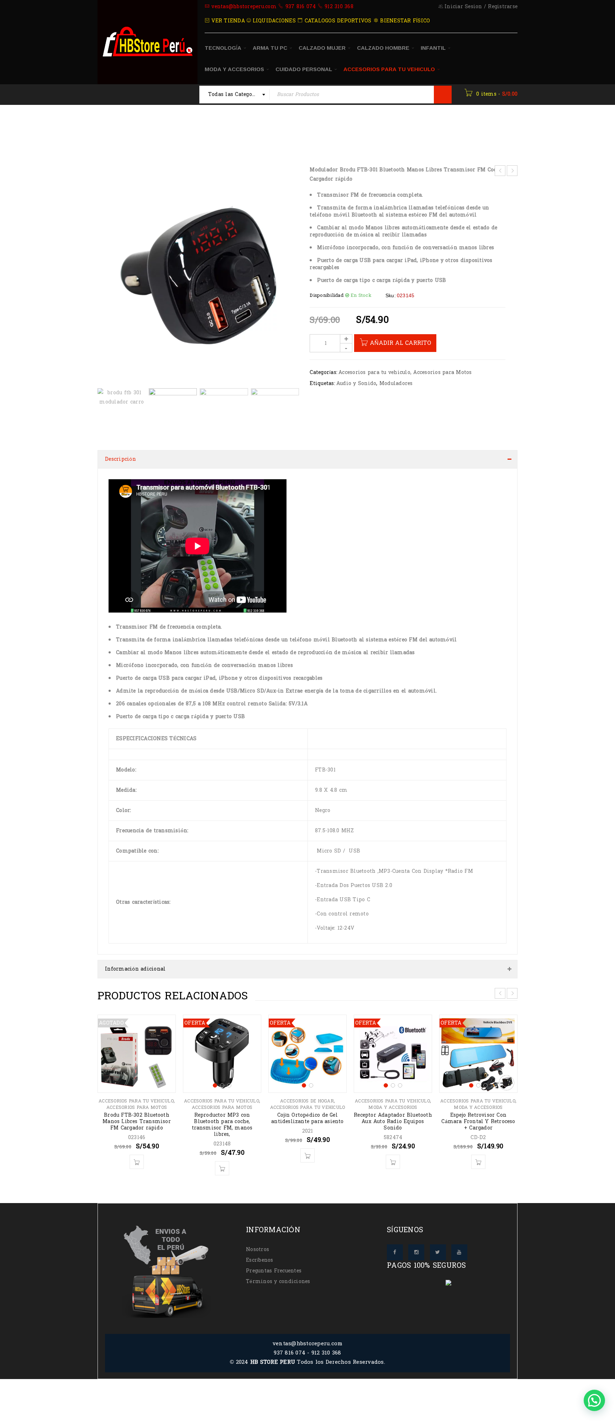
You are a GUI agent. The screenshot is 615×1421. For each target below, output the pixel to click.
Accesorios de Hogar (307, 1094)
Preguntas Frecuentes (273, 1263)
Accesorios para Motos (442, 372)
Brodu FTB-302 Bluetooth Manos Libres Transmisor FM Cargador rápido (136, 1114)
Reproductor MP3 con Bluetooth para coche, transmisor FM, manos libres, (222, 1118)
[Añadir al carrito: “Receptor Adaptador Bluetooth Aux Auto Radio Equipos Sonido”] (393, 1155)
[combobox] (234, 94)
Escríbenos (259, 1253)
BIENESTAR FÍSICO (404, 20)
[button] (290, 279)
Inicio (119, 131)
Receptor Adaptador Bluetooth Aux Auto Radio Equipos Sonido (393, 1114)
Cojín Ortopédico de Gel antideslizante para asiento (307, 1111)
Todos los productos (166, 131)
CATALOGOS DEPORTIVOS (337, 20)
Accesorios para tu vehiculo (245, 131)
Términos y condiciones (278, 1274)
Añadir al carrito (400, 343)
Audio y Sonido (356, 383)
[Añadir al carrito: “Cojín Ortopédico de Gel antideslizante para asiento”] (307, 1148)
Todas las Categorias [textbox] (235, 94)
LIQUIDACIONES (273, 20)
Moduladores (396, 383)
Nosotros (257, 1242)
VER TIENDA (227, 20)
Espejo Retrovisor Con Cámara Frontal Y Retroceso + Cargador (478, 1114)
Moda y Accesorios (392, 1100)
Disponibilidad (326, 295)
